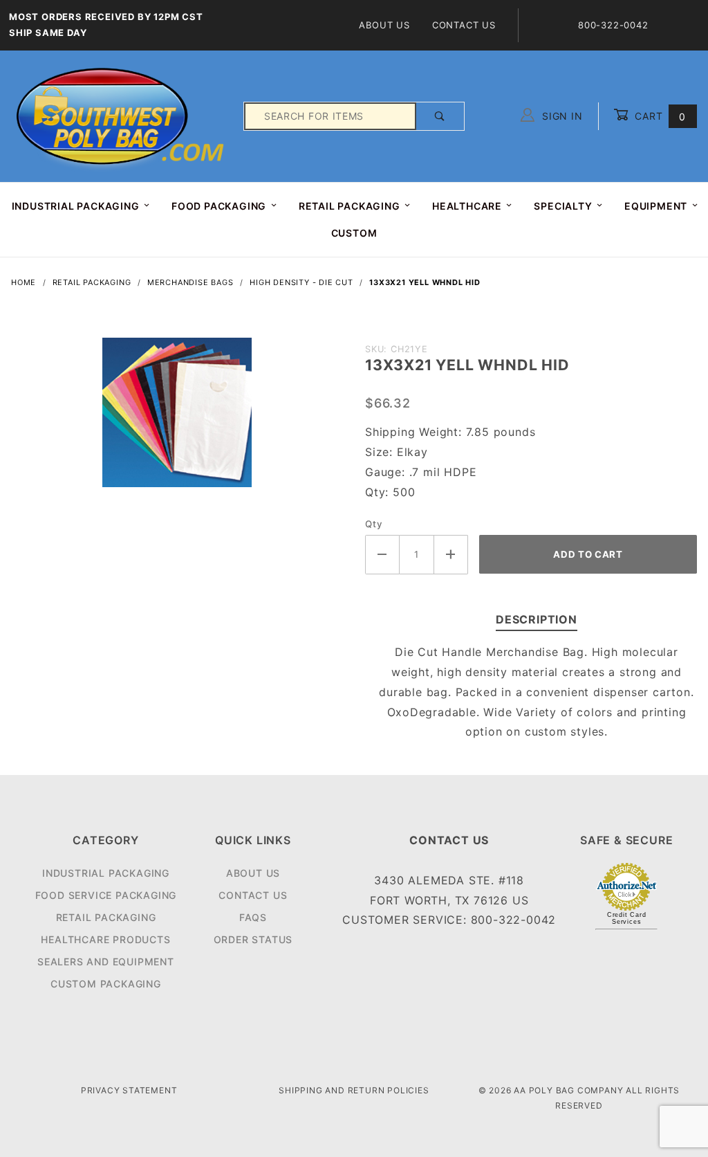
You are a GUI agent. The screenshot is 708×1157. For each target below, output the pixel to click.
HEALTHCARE (467, 206)
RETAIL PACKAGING (349, 206)
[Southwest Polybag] (121, 115)
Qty (373, 523)
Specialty (563, 206)
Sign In (560, 116)
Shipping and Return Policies (354, 1090)
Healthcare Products (105, 939)
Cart (658, 116)
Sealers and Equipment (105, 961)
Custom (354, 233)
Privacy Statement (129, 1090)
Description (536, 619)
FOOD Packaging (218, 206)
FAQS (253, 917)
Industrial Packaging (105, 873)
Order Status (253, 939)
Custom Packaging (105, 984)
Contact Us (464, 24)
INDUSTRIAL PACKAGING (76, 206)
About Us (384, 24)
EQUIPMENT (655, 206)
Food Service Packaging (106, 895)
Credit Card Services (626, 918)
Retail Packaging (106, 917)
